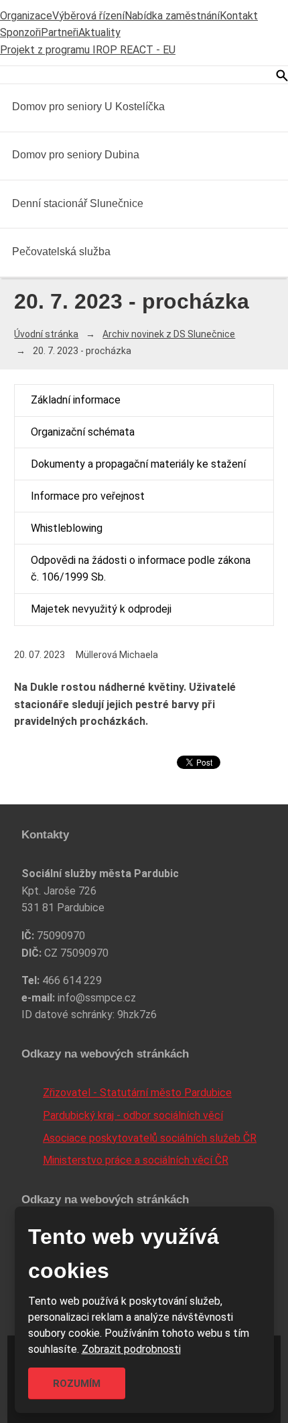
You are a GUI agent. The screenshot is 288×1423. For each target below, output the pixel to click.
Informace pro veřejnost (88, 496)
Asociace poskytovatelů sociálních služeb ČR (150, 1138)
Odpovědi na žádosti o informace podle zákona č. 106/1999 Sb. (140, 569)
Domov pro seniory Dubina (75, 154)
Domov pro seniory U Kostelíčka (88, 106)
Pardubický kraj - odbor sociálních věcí (133, 1115)
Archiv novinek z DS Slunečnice (168, 334)
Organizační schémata (83, 432)
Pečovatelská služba (61, 251)
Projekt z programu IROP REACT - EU (87, 49)
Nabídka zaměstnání (172, 15)
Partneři (59, 32)
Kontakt (239, 15)
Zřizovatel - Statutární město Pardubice (137, 1092)
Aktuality (99, 32)
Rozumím (76, 1384)
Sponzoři (20, 32)
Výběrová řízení (88, 15)
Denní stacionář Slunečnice (77, 203)
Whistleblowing (66, 528)
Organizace (26, 15)
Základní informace (76, 399)
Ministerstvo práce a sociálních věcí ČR (135, 1160)
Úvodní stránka (46, 334)
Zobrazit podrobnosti (131, 1349)
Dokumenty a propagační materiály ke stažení (138, 464)
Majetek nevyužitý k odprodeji (101, 609)
